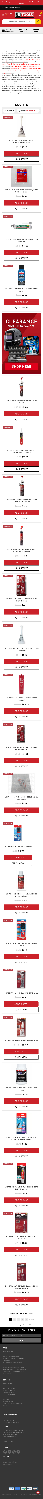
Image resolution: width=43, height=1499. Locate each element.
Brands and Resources (11, 1422)
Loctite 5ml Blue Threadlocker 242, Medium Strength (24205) (21, 191)
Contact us (7, 1460)
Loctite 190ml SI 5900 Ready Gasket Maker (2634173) (21, 402)
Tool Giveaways (8, 1397)
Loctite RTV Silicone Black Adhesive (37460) (21, 993)
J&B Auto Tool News (10, 1418)
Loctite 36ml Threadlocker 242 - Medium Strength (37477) (21, 1287)
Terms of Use (7, 1439)
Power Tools (7, 1365)
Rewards (18, 7)
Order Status (7, 1383)
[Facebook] (5, 1451)
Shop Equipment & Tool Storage (14, 1369)
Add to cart (21, 153)
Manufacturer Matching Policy (14, 1430)
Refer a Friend (8, 1401)
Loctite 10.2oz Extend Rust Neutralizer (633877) (21, 290)
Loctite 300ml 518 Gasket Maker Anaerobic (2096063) (22, 699)
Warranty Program (9, 1436)
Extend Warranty (9, 1390)
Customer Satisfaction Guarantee (15, 1432)
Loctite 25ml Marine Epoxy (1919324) (18, 846)
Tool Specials (8, 1351)
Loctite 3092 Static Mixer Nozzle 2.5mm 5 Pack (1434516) (21, 798)
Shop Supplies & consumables (13, 1371)
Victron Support (9, 1392)
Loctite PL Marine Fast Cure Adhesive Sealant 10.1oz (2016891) (21, 451)
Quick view (21, 159)
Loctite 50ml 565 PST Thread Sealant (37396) (21, 1040)
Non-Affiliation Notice (11, 1434)
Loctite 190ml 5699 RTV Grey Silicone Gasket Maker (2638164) (22, 550)
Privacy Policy (8, 1441)
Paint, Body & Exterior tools (13, 1363)
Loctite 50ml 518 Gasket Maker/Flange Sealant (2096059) (21, 748)
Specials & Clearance (23, 30)
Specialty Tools (8, 1374)
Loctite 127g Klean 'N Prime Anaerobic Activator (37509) (21, 895)
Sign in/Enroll (8, 13)
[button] (28, 111)
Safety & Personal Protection (13, 1367)
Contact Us (7, 1408)
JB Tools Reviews (9, 1395)
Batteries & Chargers (10, 1354)
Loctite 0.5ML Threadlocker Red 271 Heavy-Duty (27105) (21, 649)
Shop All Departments (10, 30)
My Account (7, 1386)
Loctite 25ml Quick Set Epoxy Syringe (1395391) (21, 944)
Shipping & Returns (9, 1388)
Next (31, 1319)
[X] (9, 1452)
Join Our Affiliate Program (12, 1403)
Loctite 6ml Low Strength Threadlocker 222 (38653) (21, 1237)
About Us (6, 1406)
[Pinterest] (13, 1451)
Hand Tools (7, 1360)
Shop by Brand (36, 30)
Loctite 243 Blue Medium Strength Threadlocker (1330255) (21, 141)
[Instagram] (18, 1451)
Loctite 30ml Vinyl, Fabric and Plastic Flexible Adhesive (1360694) (21, 1138)
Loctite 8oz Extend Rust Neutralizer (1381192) (21, 1089)
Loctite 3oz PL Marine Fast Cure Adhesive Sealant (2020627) (21, 1188)
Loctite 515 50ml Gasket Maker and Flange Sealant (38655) (21, 600)
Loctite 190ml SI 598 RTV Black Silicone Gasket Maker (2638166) (21, 501)
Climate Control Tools (11, 1356)
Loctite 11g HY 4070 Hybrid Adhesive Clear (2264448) (21, 240)
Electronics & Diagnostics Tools (14, 1358)
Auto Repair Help (9, 1420)
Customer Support (8, 7)
